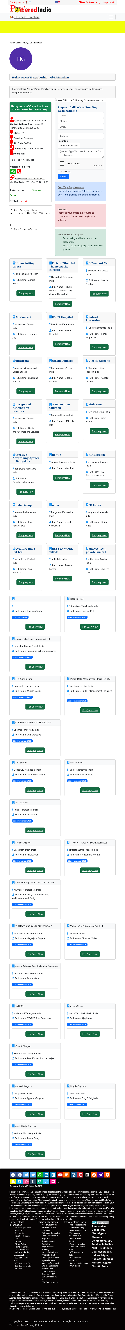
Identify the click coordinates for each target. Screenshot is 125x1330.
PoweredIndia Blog (77, 1244)
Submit (63, 176)
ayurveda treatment (50, 1252)
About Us (18, 1230)
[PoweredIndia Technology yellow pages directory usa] (53, 1181)
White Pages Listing (78, 1225)
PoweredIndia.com (49, 1321)
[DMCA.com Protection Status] (100, 1222)
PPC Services (75, 1266)
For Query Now (35, 626)
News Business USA (78, 1230)
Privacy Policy (20, 1244)
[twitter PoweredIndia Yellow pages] (26, 1174)
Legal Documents (22, 1250)
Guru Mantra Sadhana (79, 1263)
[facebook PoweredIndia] (13, 1174)
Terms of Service (22, 1247)
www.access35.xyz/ (34, 178)
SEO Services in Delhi (23, 1263)
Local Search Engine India (70, 1298)
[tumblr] (33, 1181)
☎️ (26, 2)
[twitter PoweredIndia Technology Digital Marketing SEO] (33, 1174)
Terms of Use (16, 1325)
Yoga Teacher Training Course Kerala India (48, 1241)
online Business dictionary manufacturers (62, 1292)
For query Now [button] (25, 293)
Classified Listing (77, 1228)
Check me (66, 171)
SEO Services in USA (23, 1266)
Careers (18, 1241)
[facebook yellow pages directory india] (19, 1174)
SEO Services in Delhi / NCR (102, 1244)
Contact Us (19, 1233)
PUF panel (46, 1230)
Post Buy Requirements (71, 187)
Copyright (15, 1321)
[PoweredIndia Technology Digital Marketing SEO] (58, 1182)
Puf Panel (18, 1269)
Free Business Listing (90, 2)
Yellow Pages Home (23, 1228)
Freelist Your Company (70, 234)
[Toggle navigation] (111, 17)
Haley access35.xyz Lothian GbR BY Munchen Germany (29, 107)
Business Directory (26, 17)
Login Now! (109, 2)
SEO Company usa (50, 1282)
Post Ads (63, 209)
